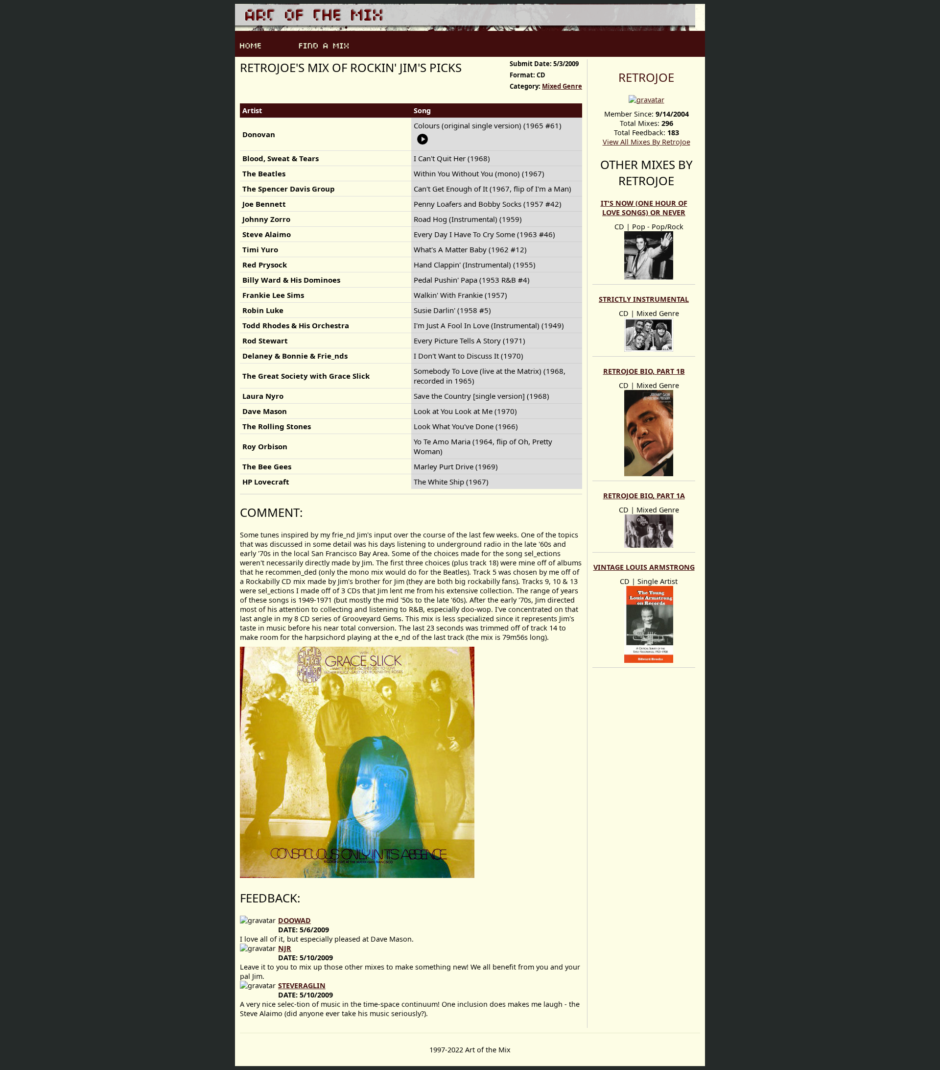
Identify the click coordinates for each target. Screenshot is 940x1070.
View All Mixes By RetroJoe (646, 141)
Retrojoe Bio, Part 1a (644, 495)
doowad (294, 920)
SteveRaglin (302, 985)
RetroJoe (646, 77)
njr (284, 948)
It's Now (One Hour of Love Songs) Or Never (644, 207)
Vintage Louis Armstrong (644, 567)
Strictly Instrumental (644, 299)
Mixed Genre (562, 86)
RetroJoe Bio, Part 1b (644, 371)
